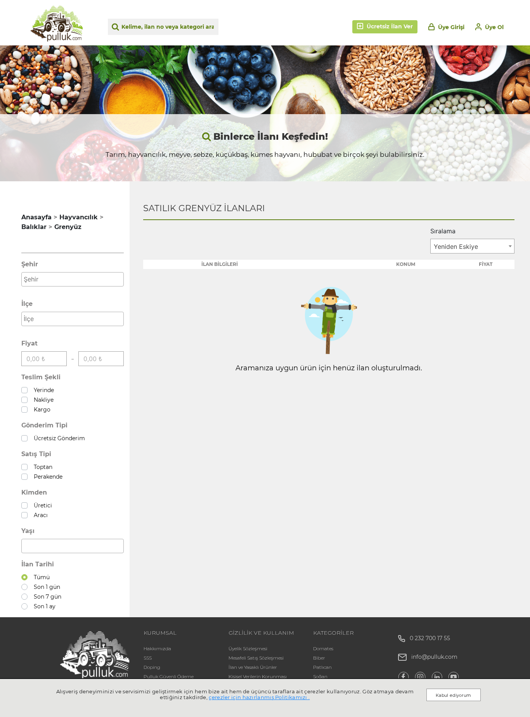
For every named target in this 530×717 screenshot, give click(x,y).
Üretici (41, 505)
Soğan (320, 676)
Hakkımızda (157, 648)
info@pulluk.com (434, 656)
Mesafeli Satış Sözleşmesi (256, 658)
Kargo (40, 409)
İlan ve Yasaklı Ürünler (253, 667)
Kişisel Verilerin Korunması (258, 676)
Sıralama (443, 231)
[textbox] (74, 279)
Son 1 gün (45, 586)
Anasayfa (36, 217)
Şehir (29, 264)
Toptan (41, 467)
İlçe (27, 303)
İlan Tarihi (37, 564)
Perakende (46, 476)
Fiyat (29, 343)
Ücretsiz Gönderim (58, 438)
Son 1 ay (43, 606)
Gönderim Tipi (44, 425)
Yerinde (42, 390)
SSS (148, 658)
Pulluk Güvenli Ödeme (169, 676)
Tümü (40, 577)
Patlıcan (322, 667)
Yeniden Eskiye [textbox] (456, 246)
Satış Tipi (36, 454)
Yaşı (28, 531)
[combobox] (72, 279)
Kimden (34, 492)
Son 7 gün (46, 596)
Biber (319, 658)
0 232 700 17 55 (427, 638)
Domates (323, 648)
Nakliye (42, 399)
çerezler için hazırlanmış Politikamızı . (259, 697)
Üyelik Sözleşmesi (248, 648)
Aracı (39, 515)
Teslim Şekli (41, 377)
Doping (152, 667)
